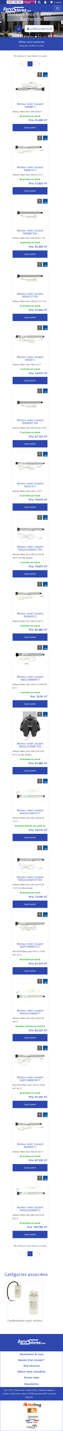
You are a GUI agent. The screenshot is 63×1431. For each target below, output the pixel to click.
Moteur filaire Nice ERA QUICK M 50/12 (28, 1217)
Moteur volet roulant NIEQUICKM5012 (30, 1209)
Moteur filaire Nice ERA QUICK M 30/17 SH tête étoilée (28, 556)
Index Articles (32, 1390)
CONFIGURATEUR (41, 29)
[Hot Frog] (32, 1404)
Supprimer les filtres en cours (31, 45)
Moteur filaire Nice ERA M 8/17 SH (29, 238)
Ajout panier (30, 127)
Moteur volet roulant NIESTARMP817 (30, 678)
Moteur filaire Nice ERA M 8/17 (27, 111)
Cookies (5, 1393)
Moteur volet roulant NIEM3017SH (30, 421)
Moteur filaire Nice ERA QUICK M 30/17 (28, 1020)
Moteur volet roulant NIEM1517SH (30, 295)
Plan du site (19, 1390)
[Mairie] (32, 1420)
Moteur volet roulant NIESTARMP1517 (30, 945)
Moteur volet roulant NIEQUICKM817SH (30, 745)
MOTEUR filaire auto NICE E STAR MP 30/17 (29, 1087)
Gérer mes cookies (19, 1393)
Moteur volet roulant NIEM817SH (30, 232)
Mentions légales (46, 1390)
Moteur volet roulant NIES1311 (30, 485)
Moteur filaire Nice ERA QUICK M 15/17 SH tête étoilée (28, 886)
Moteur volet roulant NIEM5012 (30, 615)
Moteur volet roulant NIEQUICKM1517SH (30, 878)
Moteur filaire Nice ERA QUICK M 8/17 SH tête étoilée (28, 753)
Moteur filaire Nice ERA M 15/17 (28, 174)
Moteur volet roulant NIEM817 (30, 105)
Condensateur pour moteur (24, 1320)
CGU (11, 1390)
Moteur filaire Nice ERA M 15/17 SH (29, 301)
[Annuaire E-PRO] (32, 1409)
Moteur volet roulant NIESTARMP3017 (30, 1078)
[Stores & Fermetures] (32, 1415)
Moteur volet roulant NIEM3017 (30, 1145)
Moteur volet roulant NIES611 (30, 358)
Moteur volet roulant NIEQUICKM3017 (30, 1012)
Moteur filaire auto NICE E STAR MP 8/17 (30, 686)
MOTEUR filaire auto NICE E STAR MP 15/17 (29, 953)
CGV (5, 1390)
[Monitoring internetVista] (32, 1426)
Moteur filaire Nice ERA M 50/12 (28, 621)
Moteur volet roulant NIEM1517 (30, 168)
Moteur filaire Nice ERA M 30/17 (28, 1151)
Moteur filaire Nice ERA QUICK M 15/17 (28, 819)
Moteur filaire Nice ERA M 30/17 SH (29, 427)
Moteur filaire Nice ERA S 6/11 (27, 364)
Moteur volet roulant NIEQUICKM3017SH (30, 548)
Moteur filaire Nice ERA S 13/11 (27, 491)
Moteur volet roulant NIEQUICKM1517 (30, 812)
